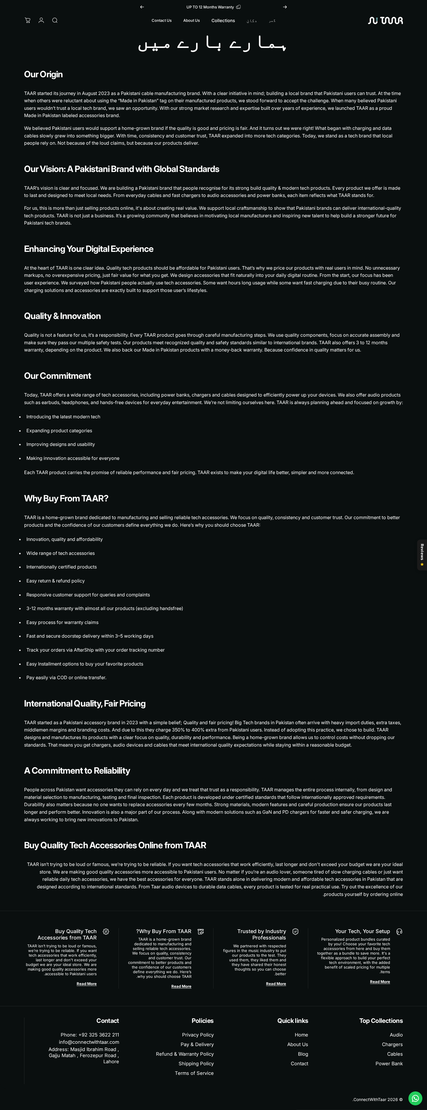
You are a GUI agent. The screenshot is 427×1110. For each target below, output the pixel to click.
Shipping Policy (196, 1063)
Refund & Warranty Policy (185, 1054)
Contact (299, 1063)
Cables (395, 1054)
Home (301, 1035)
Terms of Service (194, 1073)
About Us (297, 1044)
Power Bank (389, 1063)
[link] (78, 1055)
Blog (303, 1054)
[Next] (142, 7)
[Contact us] (415, 1098)
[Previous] (285, 7)
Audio (396, 1035)
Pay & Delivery (197, 1044)
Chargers (392, 1044)
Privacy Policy (198, 1035)
